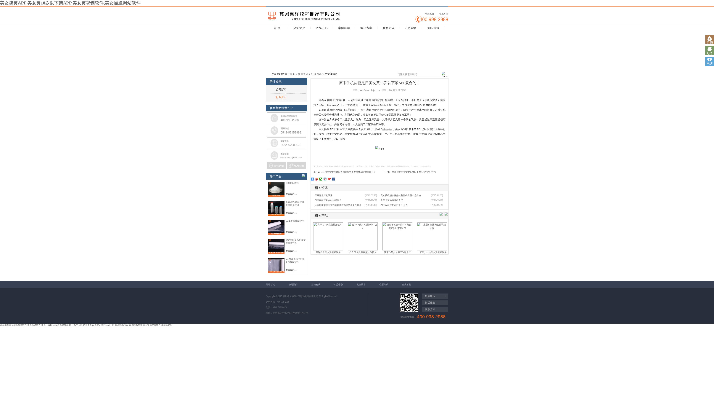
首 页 (277, 28)
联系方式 (389, 28)
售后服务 (430, 302)
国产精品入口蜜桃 (78, 325)
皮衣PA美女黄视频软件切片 (363, 252)
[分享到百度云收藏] (329, 179)
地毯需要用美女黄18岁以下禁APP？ (414, 172)
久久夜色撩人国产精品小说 (101, 325)
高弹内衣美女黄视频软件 (328, 252)
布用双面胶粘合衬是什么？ (394, 205)
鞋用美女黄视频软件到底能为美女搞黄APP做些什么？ (349, 172)
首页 (292, 74)
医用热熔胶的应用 (323, 195)
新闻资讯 (433, 28)
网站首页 (270, 284)
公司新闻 (281, 89)
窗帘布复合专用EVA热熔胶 (397, 252)
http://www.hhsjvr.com (370, 90)
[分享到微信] (320, 179)
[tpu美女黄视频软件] (276, 234)
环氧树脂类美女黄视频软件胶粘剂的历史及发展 (338, 205)
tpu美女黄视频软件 (295, 221)
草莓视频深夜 (121, 325)
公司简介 (299, 28)
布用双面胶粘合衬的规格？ (328, 200)
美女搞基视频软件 (18, 325)
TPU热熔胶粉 (292, 183)
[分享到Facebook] (333, 179)
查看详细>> (291, 194)
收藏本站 (443, 13)
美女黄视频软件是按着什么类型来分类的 (401, 195)
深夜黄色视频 (62, 325)
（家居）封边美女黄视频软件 (431, 252)
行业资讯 (316, 74)
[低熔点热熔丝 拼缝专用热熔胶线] (276, 215)
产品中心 (322, 28)
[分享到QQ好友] (325, 179)
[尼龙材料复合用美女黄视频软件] (276, 253)
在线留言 (411, 28)
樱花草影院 (166, 325)
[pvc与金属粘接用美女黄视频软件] (276, 272)
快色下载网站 (48, 325)
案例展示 (344, 28)
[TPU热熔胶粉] (276, 196)
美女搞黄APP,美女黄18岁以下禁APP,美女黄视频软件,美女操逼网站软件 (70, 3)
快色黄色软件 (34, 325)
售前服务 (430, 296)
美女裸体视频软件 (152, 325)
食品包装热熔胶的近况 (392, 200)
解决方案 (366, 28)
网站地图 (429, 13)
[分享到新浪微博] (316, 179)
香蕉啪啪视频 (135, 325)
